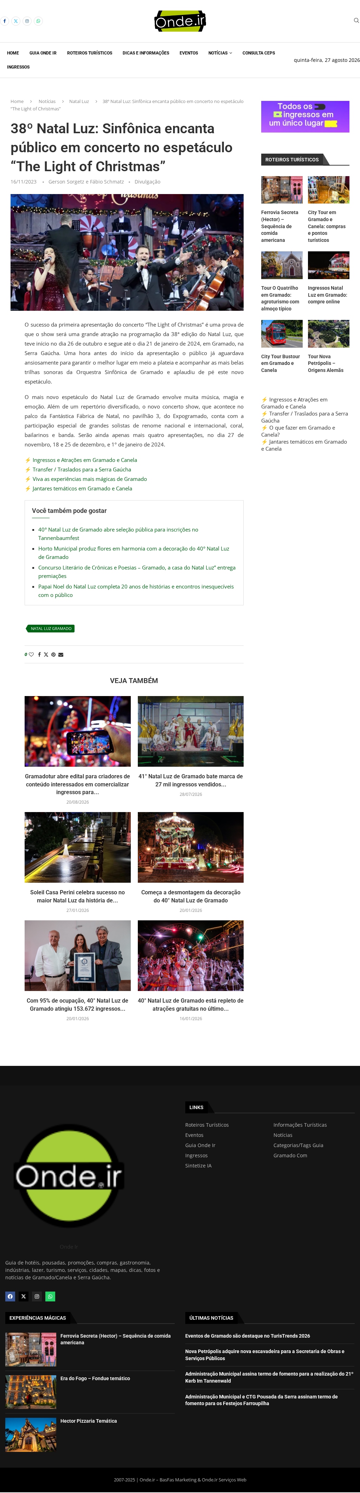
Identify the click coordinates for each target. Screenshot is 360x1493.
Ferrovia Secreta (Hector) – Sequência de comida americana (279, 226)
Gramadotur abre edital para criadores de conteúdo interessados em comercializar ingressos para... (77, 784)
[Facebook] (4, 21)
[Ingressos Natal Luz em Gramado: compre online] (328, 265)
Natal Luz (79, 101)
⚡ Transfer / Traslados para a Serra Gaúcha (78, 469)
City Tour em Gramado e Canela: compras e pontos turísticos (327, 226)
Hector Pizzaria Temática (88, 1421)
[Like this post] (31, 654)
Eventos (189, 53)
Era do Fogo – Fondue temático (95, 1378)
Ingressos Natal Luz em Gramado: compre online (327, 294)
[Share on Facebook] (39, 654)
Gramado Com (290, 1155)
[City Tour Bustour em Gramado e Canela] (282, 334)
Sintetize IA (198, 1165)
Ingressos (18, 67)
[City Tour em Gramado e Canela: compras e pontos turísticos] (328, 190)
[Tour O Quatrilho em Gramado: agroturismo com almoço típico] (282, 265)
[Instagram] (27, 21)
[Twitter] (15, 21)
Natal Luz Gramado (51, 628)
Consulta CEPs (259, 53)
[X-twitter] (23, 1296)
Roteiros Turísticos (89, 53)
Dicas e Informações (146, 53)
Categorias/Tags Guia (298, 1145)
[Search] (356, 21)
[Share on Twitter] (46, 654)
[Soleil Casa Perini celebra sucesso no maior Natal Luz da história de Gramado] (78, 847)
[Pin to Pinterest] (53, 654)
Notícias (217, 53)
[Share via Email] (60, 654)
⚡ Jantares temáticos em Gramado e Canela (78, 488)
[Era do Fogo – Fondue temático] (30, 1392)
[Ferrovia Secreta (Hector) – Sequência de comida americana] (282, 190)
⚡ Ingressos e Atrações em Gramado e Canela (81, 459)
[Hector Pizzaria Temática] (30, 1435)
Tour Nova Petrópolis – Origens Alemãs (325, 363)
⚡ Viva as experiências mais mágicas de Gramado (86, 478)
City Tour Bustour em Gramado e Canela (280, 363)
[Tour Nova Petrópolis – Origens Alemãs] (328, 334)
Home (13, 53)
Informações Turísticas (300, 1124)
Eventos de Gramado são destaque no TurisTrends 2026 (247, 1336)
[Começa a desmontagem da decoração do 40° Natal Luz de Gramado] (191, 847)
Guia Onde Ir (43, 53)
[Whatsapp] (38, 21)
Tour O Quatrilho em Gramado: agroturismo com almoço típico (280, 298)
